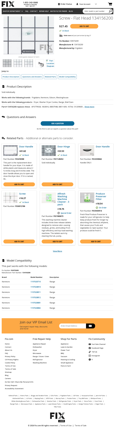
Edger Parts (99, 404)
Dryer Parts (77, 401)
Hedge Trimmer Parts (86, 404)
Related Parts (50, 77)
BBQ (62, 353)
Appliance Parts (40, 404)
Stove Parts (88, 401)
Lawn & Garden (67, 347)
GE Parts (76, 396)
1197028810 (36, 287)
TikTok (94, 352)
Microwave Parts (26, 404)
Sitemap (8, 372)
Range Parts (14, 404)
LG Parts (29, 398)
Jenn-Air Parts (100, 396)
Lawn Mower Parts (54, 404)
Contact (34, 11)
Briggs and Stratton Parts (39, 396)
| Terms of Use (65, 425)
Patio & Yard (66, 366)
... (88, 107)
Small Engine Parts (69, 404)
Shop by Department (12, 11)
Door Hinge (64, 146)
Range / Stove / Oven (41, 356)
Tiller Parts (57, 407)
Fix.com (9, 339)
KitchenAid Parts (18, 398)
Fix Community (96, 339)
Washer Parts (51, 401)
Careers (8, 378)
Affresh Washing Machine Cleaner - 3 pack (63, 199)
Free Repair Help (42, 339)
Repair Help (44, 11)
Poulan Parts (71, 398)
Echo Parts (54, 396)
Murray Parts (60, 398)
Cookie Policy (10, 363)
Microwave (37, 353)
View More (57, 251)
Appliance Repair (39, 344)
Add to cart (84, 26)
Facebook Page (97, 348)
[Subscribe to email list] (90, 325)
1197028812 (36, 297)
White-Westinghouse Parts (20, 401)
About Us (8, 350)
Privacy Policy (10, 356)
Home (7, 344)
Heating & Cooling (68, 360)
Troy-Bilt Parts (83, 398)
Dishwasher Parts (38, 401)
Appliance (64, 344)
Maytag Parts (39, 398)
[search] (110, 11)
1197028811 (36, 292)
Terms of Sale (10, 369)
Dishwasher (37, 347)
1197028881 (36, 302)
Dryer (35, 350)
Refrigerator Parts (65, 401)
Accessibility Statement (14, 388)
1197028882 (36, 308)
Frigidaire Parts (65, 396)
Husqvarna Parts (87, 396)
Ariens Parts (24, 396)
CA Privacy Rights (11, 360)
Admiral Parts (13, 396)
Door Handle (26, 146)
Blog (71, 11)
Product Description (11, 77)
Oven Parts (98, 401)
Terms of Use (10, 366)
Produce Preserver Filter (101, 196)
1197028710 (36, 281)
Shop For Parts (69, 339)
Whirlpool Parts (96, 398)
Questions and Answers (32, 77)
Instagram (96, 356)
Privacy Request (11, 385)
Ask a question (57, 123)
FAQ (26, 11)
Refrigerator (38, 360)
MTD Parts (49, 398)
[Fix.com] (9, 4)
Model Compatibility (67, 77)
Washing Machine (40, 363)
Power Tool (65, 350)
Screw (22, 193)
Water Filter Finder (58, 11)
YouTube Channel (98, 344)
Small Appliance (67, 363)
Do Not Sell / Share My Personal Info (16, 382)
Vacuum (64, 356)
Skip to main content (57, 1)
